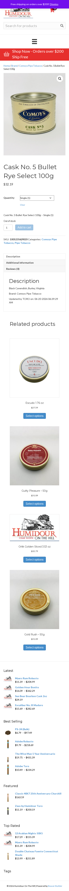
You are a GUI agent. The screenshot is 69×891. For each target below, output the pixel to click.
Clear (22, 205)
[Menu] (34, 41)
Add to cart (24, 227)
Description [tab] (13, 256)
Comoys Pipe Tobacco (30, 65)
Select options (35, 415)
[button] (60, 78)
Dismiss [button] (54, 4)
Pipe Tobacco (22, 242)
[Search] (61, 25)
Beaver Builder (55, 886)
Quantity (9, 197)
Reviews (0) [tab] (12, 268)
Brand (14, 65)
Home (7, 65)
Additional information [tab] (20, 262)
